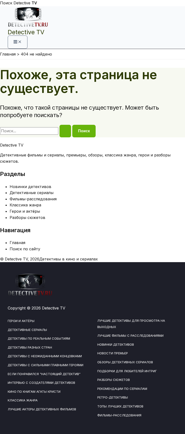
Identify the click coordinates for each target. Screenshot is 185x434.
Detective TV (26, 32)
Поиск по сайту (25, 248)
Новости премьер (112, 353)
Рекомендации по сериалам (122, 389)
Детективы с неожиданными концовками (45, 356)
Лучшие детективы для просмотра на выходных (131, 324)
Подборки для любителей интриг (127, 371)
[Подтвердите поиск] (65, 131)
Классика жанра (25, 205)
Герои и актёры (25, 211)
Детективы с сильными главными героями (45, 365)
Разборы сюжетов (27, 217)
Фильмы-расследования (33, 198)
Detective (25, 2)
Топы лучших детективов (120, 406)
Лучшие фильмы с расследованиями (130, 335)
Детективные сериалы (31, 192)
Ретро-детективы (112, 397)
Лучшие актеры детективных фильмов (42, 409)
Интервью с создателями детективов (41, 383)
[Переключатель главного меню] (17, 42)
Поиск (6, 2)
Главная (17, 242)
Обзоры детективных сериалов (125, 362)
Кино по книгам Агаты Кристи (34, 391)
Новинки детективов (30, 186)
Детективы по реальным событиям (39, 338)
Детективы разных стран (30, 347)
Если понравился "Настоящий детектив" (44, 374)
